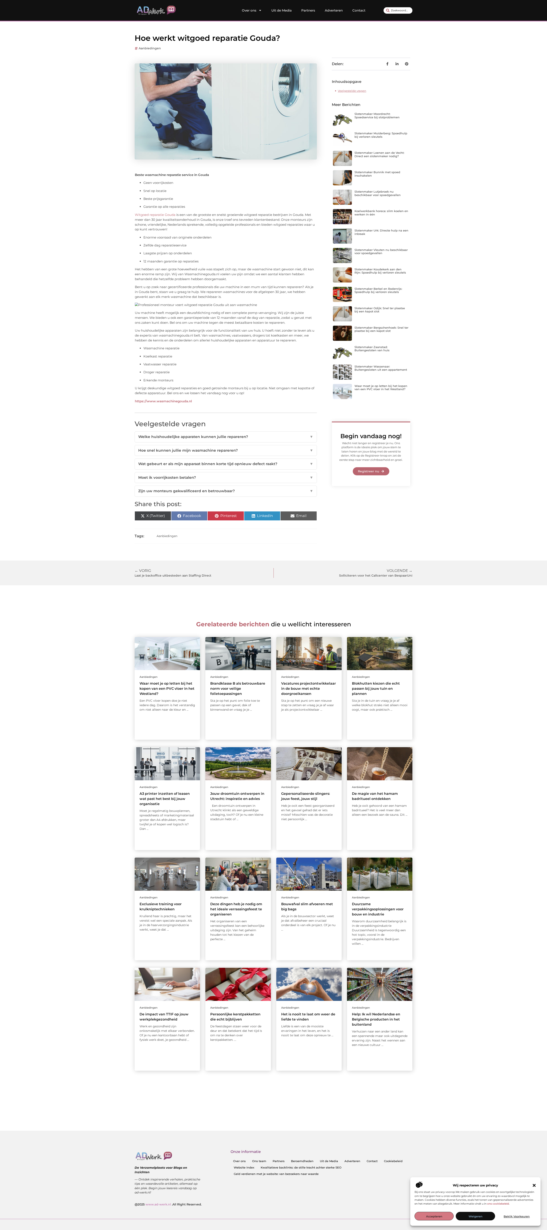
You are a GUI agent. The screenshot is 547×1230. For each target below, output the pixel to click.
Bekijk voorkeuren (517, 1216)
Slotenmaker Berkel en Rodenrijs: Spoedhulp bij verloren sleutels (378, 290)
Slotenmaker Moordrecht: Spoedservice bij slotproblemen (377, 115)
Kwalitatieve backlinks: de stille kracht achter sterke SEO (301, 1167)
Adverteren (334, 10)
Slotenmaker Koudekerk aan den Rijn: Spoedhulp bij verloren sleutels (380, 271)
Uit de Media (281, 10)
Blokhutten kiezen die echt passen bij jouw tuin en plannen (376, 688)
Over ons (249, 10)
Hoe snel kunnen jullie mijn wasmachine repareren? (225, 450)
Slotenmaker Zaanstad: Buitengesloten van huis (372, 348)
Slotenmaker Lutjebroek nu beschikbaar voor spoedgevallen (377, 193)
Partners (308, 10)
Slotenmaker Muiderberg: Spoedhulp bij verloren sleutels (380, 135)
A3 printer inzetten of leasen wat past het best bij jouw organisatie (165, 799)
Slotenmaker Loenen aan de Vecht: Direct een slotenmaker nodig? (379, 154)
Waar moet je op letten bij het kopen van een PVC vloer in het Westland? (380, 387)
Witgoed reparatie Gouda (155, 215)
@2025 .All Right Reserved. (168, 1204)
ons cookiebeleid (498, 1203)
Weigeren (475, 1216)
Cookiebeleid (393, 1161)
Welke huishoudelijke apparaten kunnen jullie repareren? (225, 437)
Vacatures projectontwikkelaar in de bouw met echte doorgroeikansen (308, 688)
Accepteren (434, 1216)
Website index (244, 1167)
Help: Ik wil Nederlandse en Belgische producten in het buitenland (376, 1019)
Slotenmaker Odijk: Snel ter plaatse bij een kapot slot (379, 309)
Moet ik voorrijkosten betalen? (225, 477)
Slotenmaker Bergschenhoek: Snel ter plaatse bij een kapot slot (381, 329)
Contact (358, 10)
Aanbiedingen (150, 48)
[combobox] (398, 10)
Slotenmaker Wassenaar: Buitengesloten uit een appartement (380, 368)
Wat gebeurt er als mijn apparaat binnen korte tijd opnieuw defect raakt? (225, 464)
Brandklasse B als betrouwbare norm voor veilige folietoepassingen (237, 688)
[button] (534, 1185)
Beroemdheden (302, 1161)
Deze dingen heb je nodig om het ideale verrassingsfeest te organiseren (236, 909)
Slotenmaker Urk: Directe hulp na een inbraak (381, 232)
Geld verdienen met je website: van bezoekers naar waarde (276, 1174)
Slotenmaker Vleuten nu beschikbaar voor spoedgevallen (381, 251)
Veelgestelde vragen (352, 90)
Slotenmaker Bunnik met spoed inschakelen (377, 173)
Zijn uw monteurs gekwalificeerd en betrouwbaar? (225, 491)
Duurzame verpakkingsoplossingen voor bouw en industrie (378, 909)
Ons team (259, 1161)
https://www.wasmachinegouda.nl (163, 401)
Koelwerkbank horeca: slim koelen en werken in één (381, 212)
